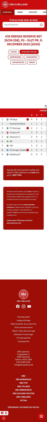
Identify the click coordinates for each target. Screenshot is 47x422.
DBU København (23, 390)
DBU (23, 376)
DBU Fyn (23, 383)
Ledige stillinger (23, 321)
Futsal (23, 401)
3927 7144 (16, 175)
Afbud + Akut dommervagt (23, 331)
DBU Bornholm (23, 380)
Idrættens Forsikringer (23, 335)
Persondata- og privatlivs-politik (23, 407)
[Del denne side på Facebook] (2, 413)
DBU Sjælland (23, 397)
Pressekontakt (23, 317)
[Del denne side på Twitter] (6, 413)
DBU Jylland (23, 387)
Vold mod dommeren (23, 328)
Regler (32, 62)
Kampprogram (15, 57)
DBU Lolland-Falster (23, 394)
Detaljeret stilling (29, 52)
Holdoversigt (31, 57)
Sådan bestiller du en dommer (23, 324)
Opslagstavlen (18, 62)
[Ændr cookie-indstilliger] (3, 418)
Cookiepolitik (23, 341)
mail (33, 173)
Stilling (13, 52)
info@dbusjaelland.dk (23, 365)
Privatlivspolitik (23, 338)
